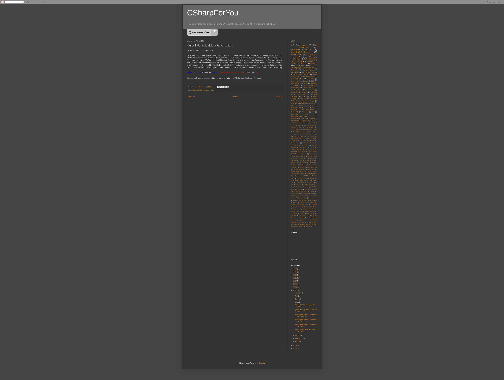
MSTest (299, 162)
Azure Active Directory (309, 72)
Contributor (313, 98)
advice (307, 211)
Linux (296, 85)
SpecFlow (294, 72)
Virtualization (295, 120)
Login (300, 160)
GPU (307, 149)
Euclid (312, 147)
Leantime (293, 160)
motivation (301, 217)
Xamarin (314, 63)
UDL (294, 202)
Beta (303, 134)
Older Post (278, 96)
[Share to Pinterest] (228, 87)
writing (301, 226)
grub (313, 213)
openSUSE (303, 220)
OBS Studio (307, 176)
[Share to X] (223, 87)
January (298, 341)
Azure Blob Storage (301, 74)
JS (304, 156)
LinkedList (314, 83)
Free (302, 65)
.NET (315, 45)
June (297, 299)
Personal (309, 182)
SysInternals (295, 118)
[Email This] (218, 87)
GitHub (310, 61)
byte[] (301, 213)
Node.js (299, 176)
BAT (298, 134)
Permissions (300, 182)
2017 (295, 290)
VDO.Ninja (303, 202)
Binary (295, 65)
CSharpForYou (212, 12)
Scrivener (293, 195)
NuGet (293, 81)
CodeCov (303, 140)
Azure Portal (308, 70)
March (297, 335)
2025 (295, 272)
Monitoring (311, 169)
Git (310, 103)
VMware (311, 202)
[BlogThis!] (220, 87)
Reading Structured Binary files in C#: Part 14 (306, 325)
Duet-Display (304, 147)
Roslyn (304, 191)
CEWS (195, 90)
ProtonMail (305, 112)
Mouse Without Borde (298, 171)
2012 (295, 348)
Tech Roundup (302, 200)
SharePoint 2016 (299, 114)
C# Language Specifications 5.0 (302, 68)
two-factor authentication (301, 224)
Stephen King (302, 198)
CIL (301, 96)
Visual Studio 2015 (308, 120)
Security (301, 195)
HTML (292, 154)
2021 (295, 278)
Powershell (303, 47)
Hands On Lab (302, 154)
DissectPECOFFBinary (300, 52)
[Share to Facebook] (225, 87)
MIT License (308, 85)
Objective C (302, 178)
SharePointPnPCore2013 (299, 116)
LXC (305, 83)
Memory (302, 167)
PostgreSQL (295, 112)
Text (311, 200)
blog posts (294, 213)
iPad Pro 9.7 (304, 215)
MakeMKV (312, 165)
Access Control (309, 125)
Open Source (303, 81)
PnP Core (310, 65)
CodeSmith (311, 140)
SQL (207, 90)
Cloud (308, 96)
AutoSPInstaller (295, 129)
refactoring (313, 92)
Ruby (312, 191)
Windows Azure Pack (308, 209)
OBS (306, 107)
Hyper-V (310, 79)
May (296, 302)
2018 (295, 287)
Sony (308, 195)
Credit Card (308, 143)
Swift (294, 200)
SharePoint (201, 90)
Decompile (294, 103)
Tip (316, 200)
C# (292, 44)
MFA (313, 160)
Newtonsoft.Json (296, 107)
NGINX (310, 105)
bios (313, 211)
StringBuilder (295, 92)
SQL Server (308, 87)
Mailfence (303, 165)
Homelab (312, 154)
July (296, 296)
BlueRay (293, 136)
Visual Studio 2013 (303, 206)
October (298, 293)
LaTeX (312, 158)
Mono (301, 105)
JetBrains (303, 158)
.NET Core (304, 63)
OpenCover (303, 180)
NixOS (293, 176)
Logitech (307, 160)
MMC (292, 162)
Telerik (293, 63)
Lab (292, 105)
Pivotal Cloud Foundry (307, 109)
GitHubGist (301, 151)
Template (312, 118)
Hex (310, 57)
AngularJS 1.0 (296, 127)
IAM (292, 156)
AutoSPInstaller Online (310, 129)
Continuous (294, 143)
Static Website (310, 90)
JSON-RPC (311, 156)
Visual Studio (296, 54)
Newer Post (192, 96)
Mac (305, 162)
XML (292, 211)
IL (314, 103)
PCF (312, 107)
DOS (298, 57)
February (298, 338)
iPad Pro (293, 215)
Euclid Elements (296, 149)
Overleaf (312, 180)
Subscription (313, 198)
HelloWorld (295, 50)
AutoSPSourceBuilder (299, 131)
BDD (312, 81)
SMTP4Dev (294, 193)
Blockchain (311, 134)
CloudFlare (303, 98)
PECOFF (309, 50)
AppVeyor (310, 127)
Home (235, 96)
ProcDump (299, 187)
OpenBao (294, 180)
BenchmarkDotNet (297, 79)
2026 (295, 269)
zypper (308, 226)
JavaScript (294, 158)
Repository (308, 189)
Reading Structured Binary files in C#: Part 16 (306, 315)
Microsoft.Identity (299, 169)
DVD (306, 145)
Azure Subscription (307, 76)
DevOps (303, 103)
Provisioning (294, 87)
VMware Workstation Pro (299, 204)
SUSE (313, 193)
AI (309, 123)
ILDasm (298, 156)
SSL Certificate (304, 193)
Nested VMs (311, 173)
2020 (295, 281)
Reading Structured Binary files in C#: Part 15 (306, 320)
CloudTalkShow (296, 83)
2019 (295, 284)
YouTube (299, 211)
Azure (304, 45)
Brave (302, 136)
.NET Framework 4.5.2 (298, 123)
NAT (303, 173)
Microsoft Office (312, 167)
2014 (295, 345)
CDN (306, 138)
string (302, 222)
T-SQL (211, 90)
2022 (295, 275)
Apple (303, 94)
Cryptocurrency (295, 145)
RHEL (292, 189)
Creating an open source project (304, 101)
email (307, 213)
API (299, 125)
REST (313, 187)
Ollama (312, 178)
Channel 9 (294, 140)
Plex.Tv (298, 184)
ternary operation (312, 222)
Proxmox (294, 70)
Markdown (294, 167)
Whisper (314, 206)
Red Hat (299, 189)
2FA (295, 94)
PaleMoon (294, 109)
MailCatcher (294, 165)
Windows (304, 92)
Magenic (312, 162)
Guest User (311, 151)
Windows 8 (296, 209)
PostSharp (307, 184)
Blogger (261, 363)
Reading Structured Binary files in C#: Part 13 (306, 330)
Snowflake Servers (297, 90)
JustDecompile (296, 59)
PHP (292, 182)
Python (307, 187)
